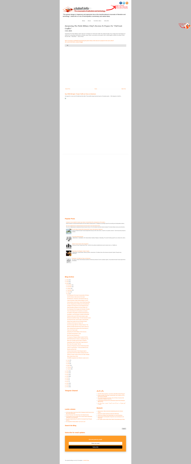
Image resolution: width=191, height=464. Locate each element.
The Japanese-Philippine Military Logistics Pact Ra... (77, 337)
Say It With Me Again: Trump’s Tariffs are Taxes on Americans (80, 94)
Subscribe (106, 21)
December (69, 284)
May (68, 361)
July (68, 293)
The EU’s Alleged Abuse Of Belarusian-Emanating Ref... (78, 303)
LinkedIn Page (86, 460)
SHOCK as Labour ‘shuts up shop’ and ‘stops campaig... (78, 354)
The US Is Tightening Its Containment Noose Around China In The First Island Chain (83, 225)
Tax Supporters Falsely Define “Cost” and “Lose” (76, 421)
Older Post (123, 88)
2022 (67, 372)
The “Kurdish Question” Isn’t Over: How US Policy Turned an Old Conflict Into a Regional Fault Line (111, 398)
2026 (67, 280)
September (69, 290)
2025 (67, 281)
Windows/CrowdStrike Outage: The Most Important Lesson (79, 317)
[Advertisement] (69, 124)
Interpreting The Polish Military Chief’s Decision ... (77, 331)
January (69, 368)
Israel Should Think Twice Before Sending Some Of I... (78, 352)
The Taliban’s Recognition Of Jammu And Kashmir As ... (78, 312)
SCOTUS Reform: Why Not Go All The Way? (76, 297)
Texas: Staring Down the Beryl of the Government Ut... (78, 328)
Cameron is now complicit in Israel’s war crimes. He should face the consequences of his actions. (85, 222)
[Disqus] (95, 68)
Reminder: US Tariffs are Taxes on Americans (81, 258)
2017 (67, 381)
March (68, 365)
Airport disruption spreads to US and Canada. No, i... (77, 307)
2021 (67, 374)
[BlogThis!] (67, 31)
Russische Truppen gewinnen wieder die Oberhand (108, 413)
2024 (67, 283)
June (68, 360)
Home (83, 21)
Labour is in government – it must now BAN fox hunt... (78, 347)
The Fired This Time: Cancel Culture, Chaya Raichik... (78, 319)
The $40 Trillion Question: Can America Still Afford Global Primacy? (111, 393)
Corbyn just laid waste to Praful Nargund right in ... (77, 351)
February (69, 367)
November (69, 286)
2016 (67, 383)
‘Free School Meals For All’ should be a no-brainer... (77, 310)
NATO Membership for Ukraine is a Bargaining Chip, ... (78, 338)
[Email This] (65, 31)
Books (89, 21)
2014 (67, 386)
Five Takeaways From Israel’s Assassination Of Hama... (78, 295)
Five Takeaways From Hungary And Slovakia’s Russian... (78, 309)
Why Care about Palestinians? (73, 335)
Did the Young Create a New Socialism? (80, 243)
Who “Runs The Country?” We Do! (74, 344)
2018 (67, 379)
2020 (67, 376)
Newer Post (67, 88)
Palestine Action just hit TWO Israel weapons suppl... (77, 316)
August (68, 291)
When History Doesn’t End (72, 356)
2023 (67, 371)
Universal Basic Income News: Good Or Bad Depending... (78, 302)
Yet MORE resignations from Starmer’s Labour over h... (78, 357)
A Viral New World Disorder (77, 236)
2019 (67, 378)
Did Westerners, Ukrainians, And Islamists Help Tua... (78, 298)
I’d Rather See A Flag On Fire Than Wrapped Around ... (78, 305)
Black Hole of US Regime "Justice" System (80, 251)
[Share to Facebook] (70, 31)
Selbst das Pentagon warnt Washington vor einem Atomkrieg (110, 415)
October (69, 288)
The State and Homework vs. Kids (74, 333)
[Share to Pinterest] (71, 31)
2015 (67, 385)
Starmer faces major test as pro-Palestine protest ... (77, 321)
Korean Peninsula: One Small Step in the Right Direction (77, 414)
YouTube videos (97, 21)
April (68, 363)
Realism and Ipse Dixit (71, 349)
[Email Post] (67, 45)
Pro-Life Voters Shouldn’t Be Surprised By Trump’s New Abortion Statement (87, 229)
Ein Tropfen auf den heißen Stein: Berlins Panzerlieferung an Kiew (111, 419)
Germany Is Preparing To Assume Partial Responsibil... (78, 345)
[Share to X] (68, 31)
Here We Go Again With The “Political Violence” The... (78, 324)
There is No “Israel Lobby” (72, 330)
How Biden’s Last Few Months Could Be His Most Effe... (78, 314)
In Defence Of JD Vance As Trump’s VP (75, 323)
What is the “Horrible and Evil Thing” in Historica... (77, 340)
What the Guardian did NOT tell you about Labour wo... (78, 326)
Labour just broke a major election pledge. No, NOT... (78, 300)
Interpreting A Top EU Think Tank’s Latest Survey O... (77, 342)
